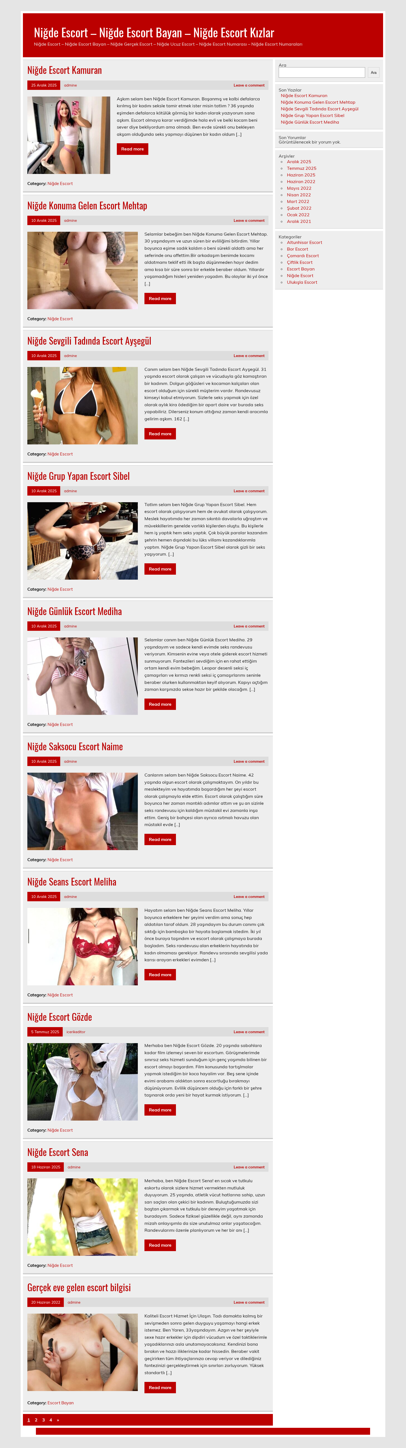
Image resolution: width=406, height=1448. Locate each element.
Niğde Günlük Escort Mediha (74, 611)
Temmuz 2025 (302, 168)
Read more (132, 149)
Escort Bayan (61, 1402)
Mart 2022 (298, 201)
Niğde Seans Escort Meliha (71, 881)
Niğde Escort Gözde (59, 1017)
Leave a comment (249, 85)
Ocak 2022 (298, 214)
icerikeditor (76, 1031)
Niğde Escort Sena (57, 1152)
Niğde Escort (60, 183)
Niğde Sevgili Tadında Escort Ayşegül (89, 340)
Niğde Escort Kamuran (64, 70)
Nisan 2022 (299, 194)
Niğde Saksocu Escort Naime (75, 746)
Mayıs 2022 (299, 188)
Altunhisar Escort (304, 242)
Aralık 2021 (299, 221)
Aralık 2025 (299, 161)
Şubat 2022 (299, 208)
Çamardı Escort (303, 255)
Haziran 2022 (301, 181)
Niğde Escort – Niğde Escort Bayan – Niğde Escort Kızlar (154, 32)
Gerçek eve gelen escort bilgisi (79, 1287)
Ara (282, 65)
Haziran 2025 (301, 175)
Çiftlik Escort (300, 262)
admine (70, 85)
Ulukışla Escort (302, 282)
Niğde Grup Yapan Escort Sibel (78, 476)
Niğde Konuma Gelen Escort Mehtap (87, 205)
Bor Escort (297, 249)
